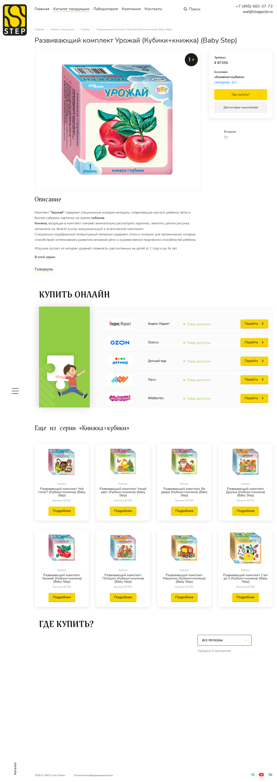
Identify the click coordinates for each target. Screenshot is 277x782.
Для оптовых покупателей (241, 107)
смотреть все (225, 82)
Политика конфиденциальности (93, 775)
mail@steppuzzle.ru (258, 12)
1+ (226, 137)
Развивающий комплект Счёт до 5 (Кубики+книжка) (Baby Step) (245, 578)
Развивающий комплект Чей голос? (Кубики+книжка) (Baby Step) (61, 492)
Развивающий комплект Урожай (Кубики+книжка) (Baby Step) (62, 578)
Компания (131, 8)
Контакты (153, 8)
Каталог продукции (71, 8)
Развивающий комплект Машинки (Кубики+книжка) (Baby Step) (184, 578)
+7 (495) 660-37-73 (254, 6)
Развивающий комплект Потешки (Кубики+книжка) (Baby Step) (123, 578)
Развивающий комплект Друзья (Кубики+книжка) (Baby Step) (245, 492)
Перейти (251, 324)
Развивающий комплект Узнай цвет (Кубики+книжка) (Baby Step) (123, 492)
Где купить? (241, 94)
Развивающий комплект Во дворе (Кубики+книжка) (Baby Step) (184, 492)
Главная (42, 8)
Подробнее (62, 510)
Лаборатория (105, 8)
